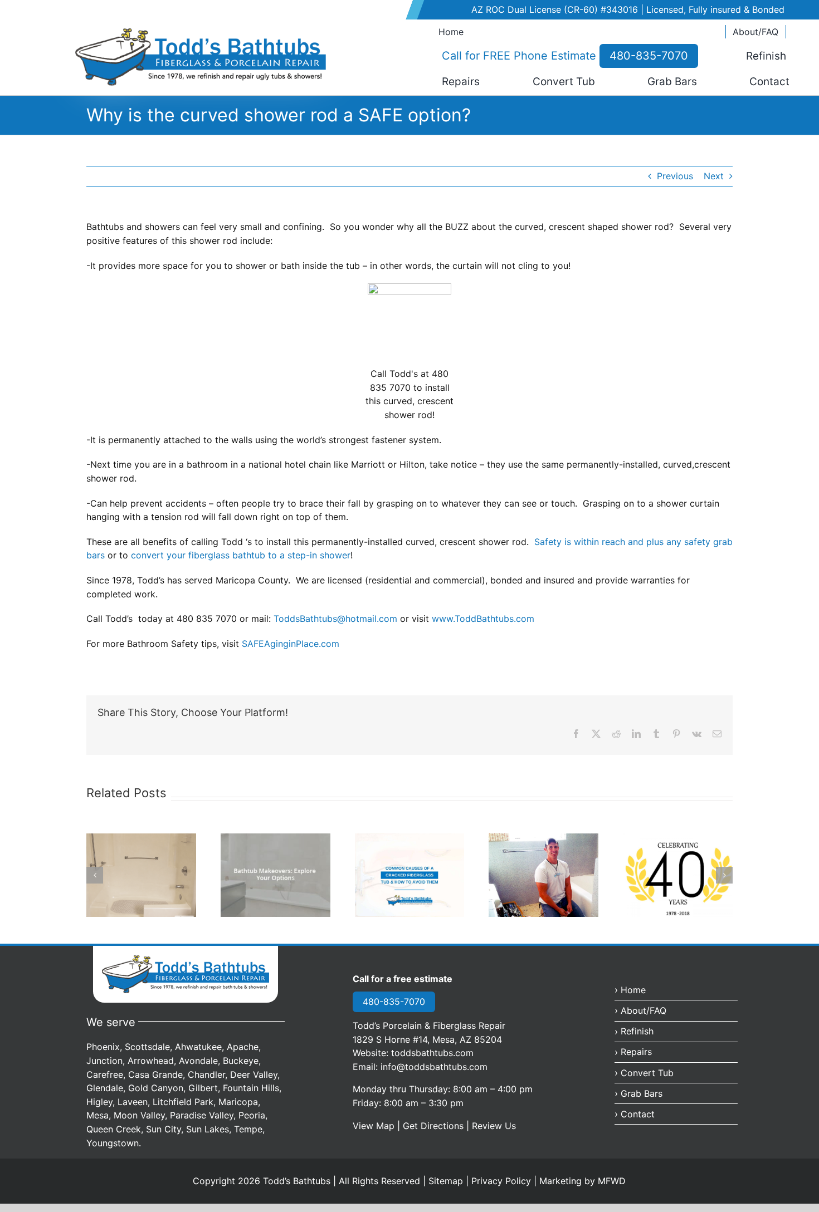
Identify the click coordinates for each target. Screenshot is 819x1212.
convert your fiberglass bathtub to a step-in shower (240, 555)
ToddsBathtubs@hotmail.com (335, 618)
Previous (675, 175)
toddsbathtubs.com (432, 1052)
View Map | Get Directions (408, 1125)
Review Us (494, 1125)
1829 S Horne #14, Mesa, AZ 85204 (427, 1039)
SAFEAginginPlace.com (290, 643)
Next (714, 175)
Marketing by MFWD (582, 1180)
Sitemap (445, 1180)
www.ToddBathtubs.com (483, 618)
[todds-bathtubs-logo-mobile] (185, 959)
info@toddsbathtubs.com (434, 1066)
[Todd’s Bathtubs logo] (200, 32)
